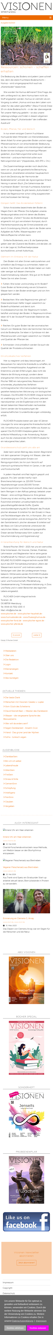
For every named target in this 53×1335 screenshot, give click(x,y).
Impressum (8, 1282)
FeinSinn (9, 797)
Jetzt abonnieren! (26, 1262)
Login (8, 664)
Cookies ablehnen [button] (15, 1328)
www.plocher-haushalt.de (30, 613)
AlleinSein (10, 770)
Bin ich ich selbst (13, 761)
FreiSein (9, 774)
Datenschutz (9, 1293)
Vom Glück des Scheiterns (17, 706)
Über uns (9, 655)
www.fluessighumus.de (34, 617)
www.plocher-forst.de (11, 620)
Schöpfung (10, 788)
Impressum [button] (41, 1321)
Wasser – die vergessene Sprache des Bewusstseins (21, 717)
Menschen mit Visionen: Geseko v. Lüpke (24, 702)
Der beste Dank (12, 697)
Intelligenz (10, 793)
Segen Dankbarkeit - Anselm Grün (21, 728)
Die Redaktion (12, 659)
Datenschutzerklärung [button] (22, 1321)
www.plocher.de (8, 613)
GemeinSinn (11, 783)
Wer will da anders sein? (16, 723)
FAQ (7, 660)
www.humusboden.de (11, 617)
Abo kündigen (11, 678)
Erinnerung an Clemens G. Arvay (18, 918)
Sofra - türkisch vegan (15, 737)
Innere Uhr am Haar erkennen (17, 837)
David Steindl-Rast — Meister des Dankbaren (26, 711)
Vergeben (9, 806)
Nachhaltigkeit (10, 32)
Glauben (9, 801)
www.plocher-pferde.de (12, 624)
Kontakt (9, 673)
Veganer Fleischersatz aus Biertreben (20, 867)
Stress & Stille (11, 779)
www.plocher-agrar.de (33, 620)
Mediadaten (10, 651)
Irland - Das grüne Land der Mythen (22, 732)
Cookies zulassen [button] (38, 1328)
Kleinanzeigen (11, 669)
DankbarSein (11, 756)
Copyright (7, 1288)
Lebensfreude (11, 765)
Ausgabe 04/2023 (8, 23)
